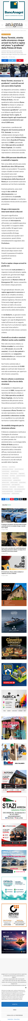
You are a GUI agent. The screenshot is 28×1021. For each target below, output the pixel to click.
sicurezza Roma (18, 491)
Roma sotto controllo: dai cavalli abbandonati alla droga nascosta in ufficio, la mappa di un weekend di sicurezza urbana (13, 549)
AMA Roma (4, 466)
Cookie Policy (10, 1019)
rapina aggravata (15, 484)
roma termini (20, 486)
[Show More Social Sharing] (25, 60)
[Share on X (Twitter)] (12, 60)
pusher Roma (22, 482)
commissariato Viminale (7, 469)
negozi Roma (16, 478)
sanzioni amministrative (7, 491)
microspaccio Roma (6, 478)
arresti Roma (12, 466)
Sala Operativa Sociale (7, 489)
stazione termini (15, 493)
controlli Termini (14, 471)
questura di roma (6, 484)
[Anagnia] (14, 25)
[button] (26, 987)
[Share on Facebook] (5, 60)
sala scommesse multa (19, 489)
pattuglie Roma (16, 480)
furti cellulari (5, 475)
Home (2, 30)
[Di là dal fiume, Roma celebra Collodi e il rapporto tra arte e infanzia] (14, 563)
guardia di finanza (21, 475)
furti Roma (12, 475)
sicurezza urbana (6, 493)
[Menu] (2, 25)
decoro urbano (13, 473)
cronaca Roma (5, 473)
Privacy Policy (17, 1019)
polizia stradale (14, 482)
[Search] (26, 25)
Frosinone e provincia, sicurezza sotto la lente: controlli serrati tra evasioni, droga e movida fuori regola (13, 526)
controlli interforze (19, 469)
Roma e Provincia (6, 34)
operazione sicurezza (7, 480)
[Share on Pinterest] (19, 60)
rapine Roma (5, 486)
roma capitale (13, 486)
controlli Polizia (5, 471)
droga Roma (21, 473)
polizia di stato (5, 482)
